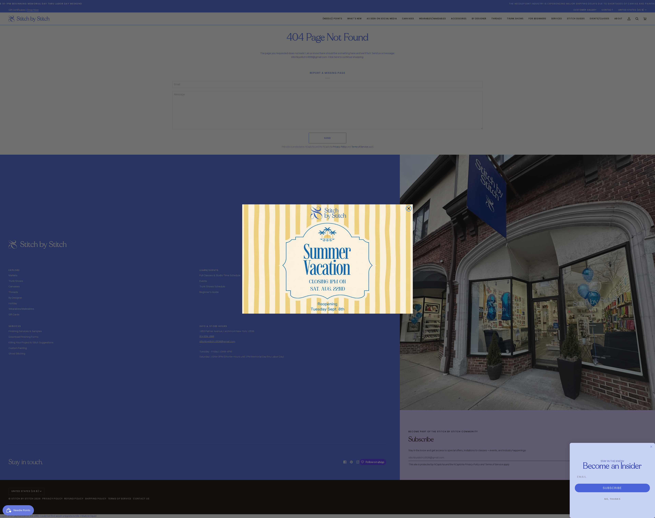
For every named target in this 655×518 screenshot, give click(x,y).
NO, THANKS (612, 499)
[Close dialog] (408, 208)
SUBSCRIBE (612, 488)
